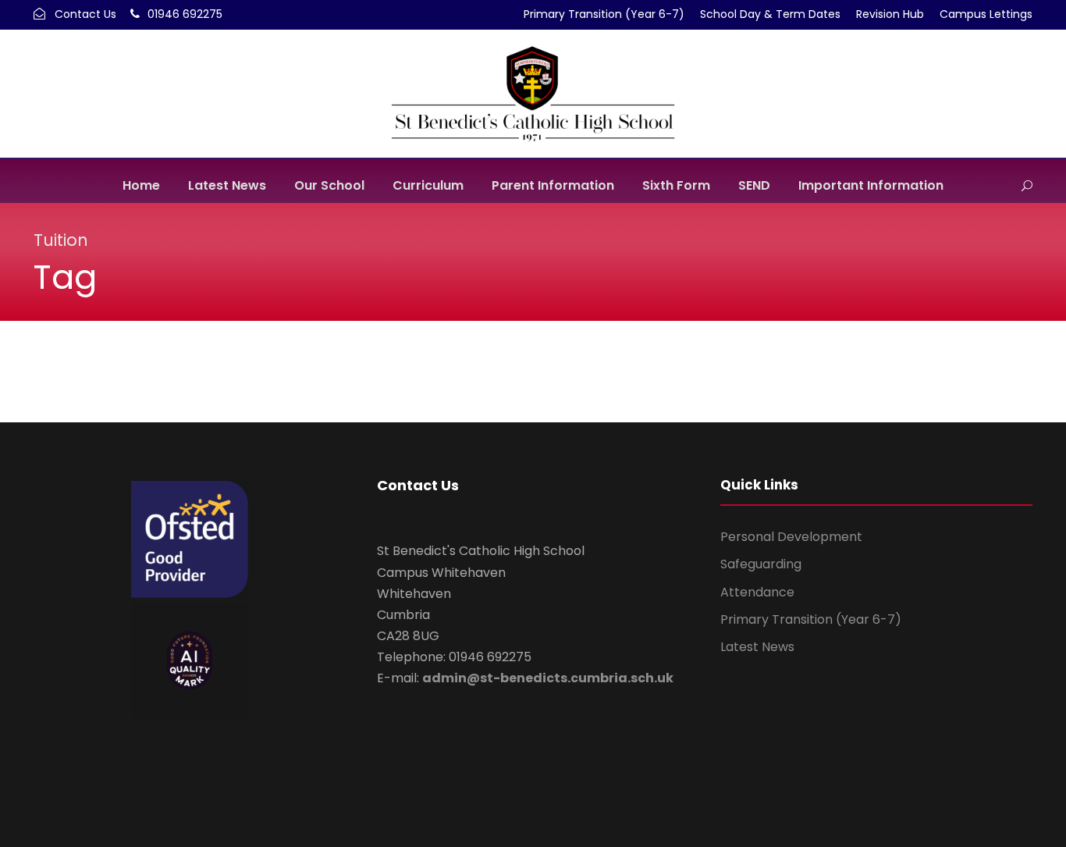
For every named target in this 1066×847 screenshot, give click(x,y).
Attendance (757, 592)
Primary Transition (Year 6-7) (604, 14)
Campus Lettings (986, 14)
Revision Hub (890, 14)
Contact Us (85, 14)
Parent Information (553, 185)
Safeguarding (760, 564)
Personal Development (791, 537)
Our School (329, 185)
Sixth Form (676, 185)
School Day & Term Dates (770, 14)
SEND (754, 185)
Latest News (227, 185)
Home (141, 185)
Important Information (870, 185)
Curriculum (428, 185)
